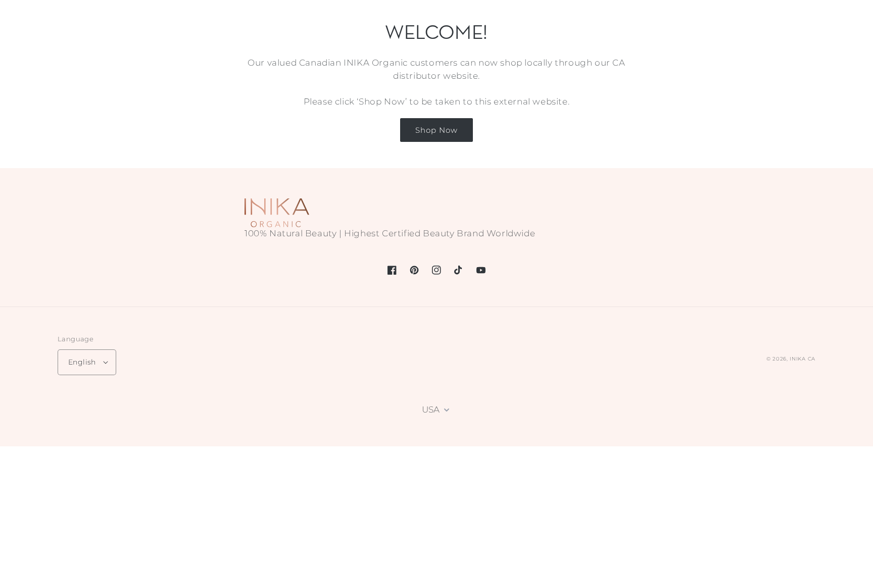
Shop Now (436, 130)
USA (431, 409)
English (82, 362)
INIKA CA (802, 359)
